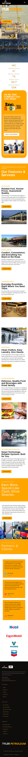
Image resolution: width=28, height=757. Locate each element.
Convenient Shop (7, 709)
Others (4, 696)
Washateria (5, 711)
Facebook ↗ (6, 729)
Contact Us (5, 694)
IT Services (5, 716)
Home (4, 687)
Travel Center (6, 707)
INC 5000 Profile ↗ (7, 726)
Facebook (6, 754)
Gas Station (6, 705)
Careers (5, 692)
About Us (5, 689)
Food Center (6, 714)
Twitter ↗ (5, 731)
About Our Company (11, 134)
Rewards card (18, 21)
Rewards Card (6, 724)
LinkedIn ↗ (5, 733)
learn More (7, 21)
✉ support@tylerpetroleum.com (9, 680)
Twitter (11, 754)
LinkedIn (16, 754)
